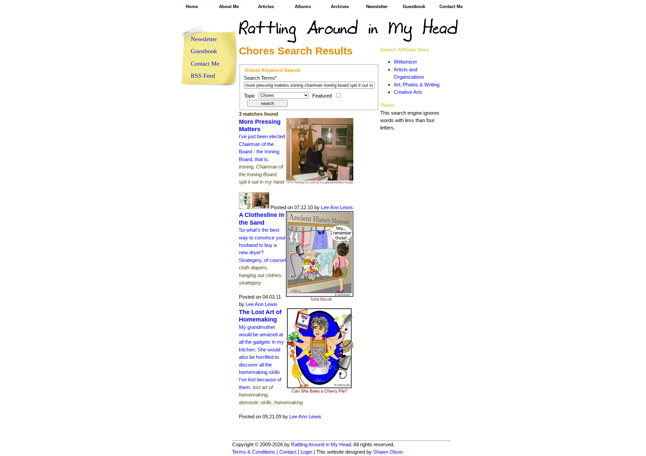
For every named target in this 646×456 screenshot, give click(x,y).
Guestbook (414, 6)
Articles (266, 6)
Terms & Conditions (253, 452)
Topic (249, 96)
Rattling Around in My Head (321, 444)
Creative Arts (408, 92)
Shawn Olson (388, 452)
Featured (322, 96)
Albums (303, 6)
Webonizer (405, 62)
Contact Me (451, 6)
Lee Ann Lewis (337, 207)
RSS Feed (203, 75)
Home (192, 6)
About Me (229, 6)
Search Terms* (260, 78)
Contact (287, 452)
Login (306, 452)
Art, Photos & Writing (416, 84)
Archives (340, 6)
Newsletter (377, 6)
